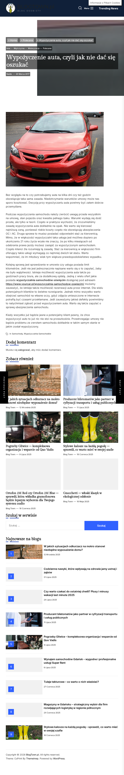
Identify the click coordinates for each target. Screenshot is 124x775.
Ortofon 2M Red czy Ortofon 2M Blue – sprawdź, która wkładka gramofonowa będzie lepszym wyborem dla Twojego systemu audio (32, 498)
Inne (8, 48)
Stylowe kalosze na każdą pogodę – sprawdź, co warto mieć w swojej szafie (88, 447)
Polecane (47, 48)
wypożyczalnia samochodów (37, 333)
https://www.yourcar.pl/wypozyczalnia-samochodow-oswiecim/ (45, 284)
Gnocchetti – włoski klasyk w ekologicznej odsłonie (82, 494)
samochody (17, 333)
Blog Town (10, 407)
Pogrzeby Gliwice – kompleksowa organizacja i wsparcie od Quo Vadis (29, 447)
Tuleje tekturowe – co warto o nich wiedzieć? (71, 681)
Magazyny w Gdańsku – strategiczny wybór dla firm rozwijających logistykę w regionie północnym (76, 706)
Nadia (9, 74)
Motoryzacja (33, 48)
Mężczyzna (19, 48)
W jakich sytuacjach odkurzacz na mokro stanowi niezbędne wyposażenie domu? (33, 401)
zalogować (24, 349)
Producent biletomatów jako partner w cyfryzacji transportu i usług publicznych (89, 401)
